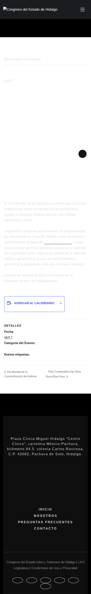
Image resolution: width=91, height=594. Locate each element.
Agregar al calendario (34, 303)
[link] (58, 242)
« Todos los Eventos (20, 48)
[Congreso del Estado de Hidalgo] (30, 10)
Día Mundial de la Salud (20, 348)
